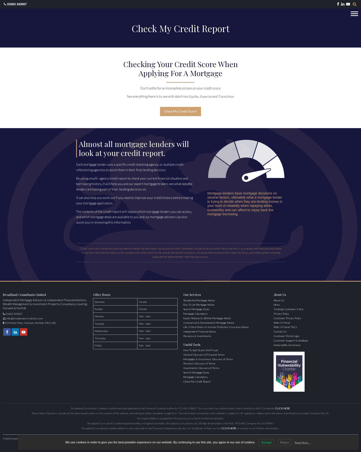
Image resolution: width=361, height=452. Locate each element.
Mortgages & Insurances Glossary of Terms (208, 359)
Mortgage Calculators (195, 313)
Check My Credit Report (197, 381)
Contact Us (280, 331)
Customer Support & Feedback (291, 340)
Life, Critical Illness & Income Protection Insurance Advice (216, 327)
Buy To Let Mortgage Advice (199, 304)
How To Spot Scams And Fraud (200, 350)
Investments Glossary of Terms (201, 368)
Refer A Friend (282, 322)
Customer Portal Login (286, 336)
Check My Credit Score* (180, 111)
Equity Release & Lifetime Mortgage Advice (207, 318)
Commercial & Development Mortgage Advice (208, 322)
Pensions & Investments (197, 336)
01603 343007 (16, 4)
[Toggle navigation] (354, 14)
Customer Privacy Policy (287, 318)
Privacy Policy (281, 313)
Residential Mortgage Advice (199, 300)
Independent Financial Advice (199, 331)
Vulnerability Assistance (287, 345)
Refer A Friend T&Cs (285, 327)
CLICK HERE (282, 408)
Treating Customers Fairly (288, 309)
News (277, 304)
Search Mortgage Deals (196, 309)
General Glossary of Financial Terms (204, 354)
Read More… (303, 442)
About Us (279, 300)
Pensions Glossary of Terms (199, 363)
